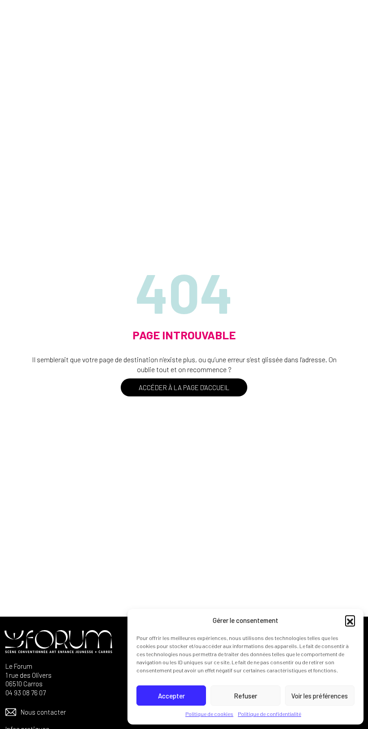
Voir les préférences (319, 696)
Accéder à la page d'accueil (184, 387)
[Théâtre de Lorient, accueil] (72, 23)
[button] (350, 620)
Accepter (171, 696)
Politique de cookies (209, 714)
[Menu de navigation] (348, 23)
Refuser (245, 696)
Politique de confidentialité (269, 714)
